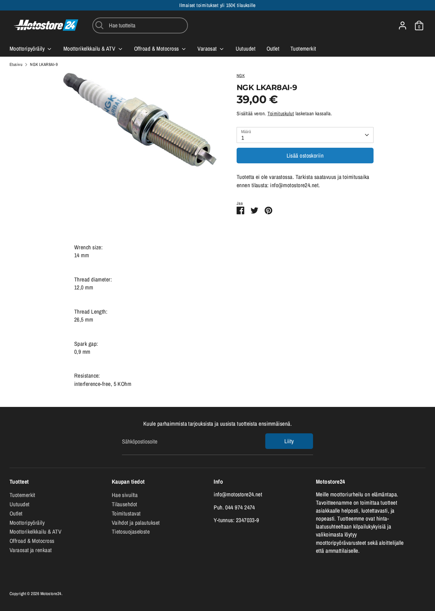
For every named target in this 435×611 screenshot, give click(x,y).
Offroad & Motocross (157, 49)
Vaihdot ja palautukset (136, 523)
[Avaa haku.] (99, 25)
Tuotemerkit (303, 49)
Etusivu (16, 64)
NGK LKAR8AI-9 (44, 64)
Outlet (273, 49)
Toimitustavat (126, 513)
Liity (289, 441)
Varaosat (207, 49)
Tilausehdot (124, 504)
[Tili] (402, 25)
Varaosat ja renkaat (31, 550)
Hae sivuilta (125, 495)
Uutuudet (246, 49)
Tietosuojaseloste (131, 532)
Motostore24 (50, 593)
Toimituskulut (280, 113)
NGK (241, 75)
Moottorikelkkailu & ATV (90, 49)
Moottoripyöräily (28, 49)
